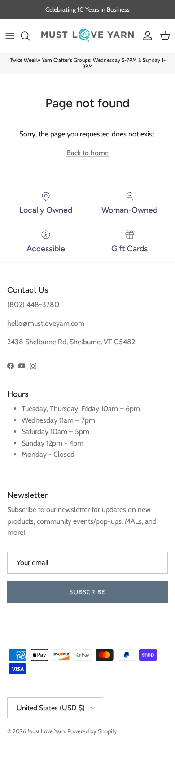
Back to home (87, 153)
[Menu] (10, 36)
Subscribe (87, 592)
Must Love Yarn (46, 731)
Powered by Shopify (92, 731)
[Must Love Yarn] (87, 35)
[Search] (29, 36)
